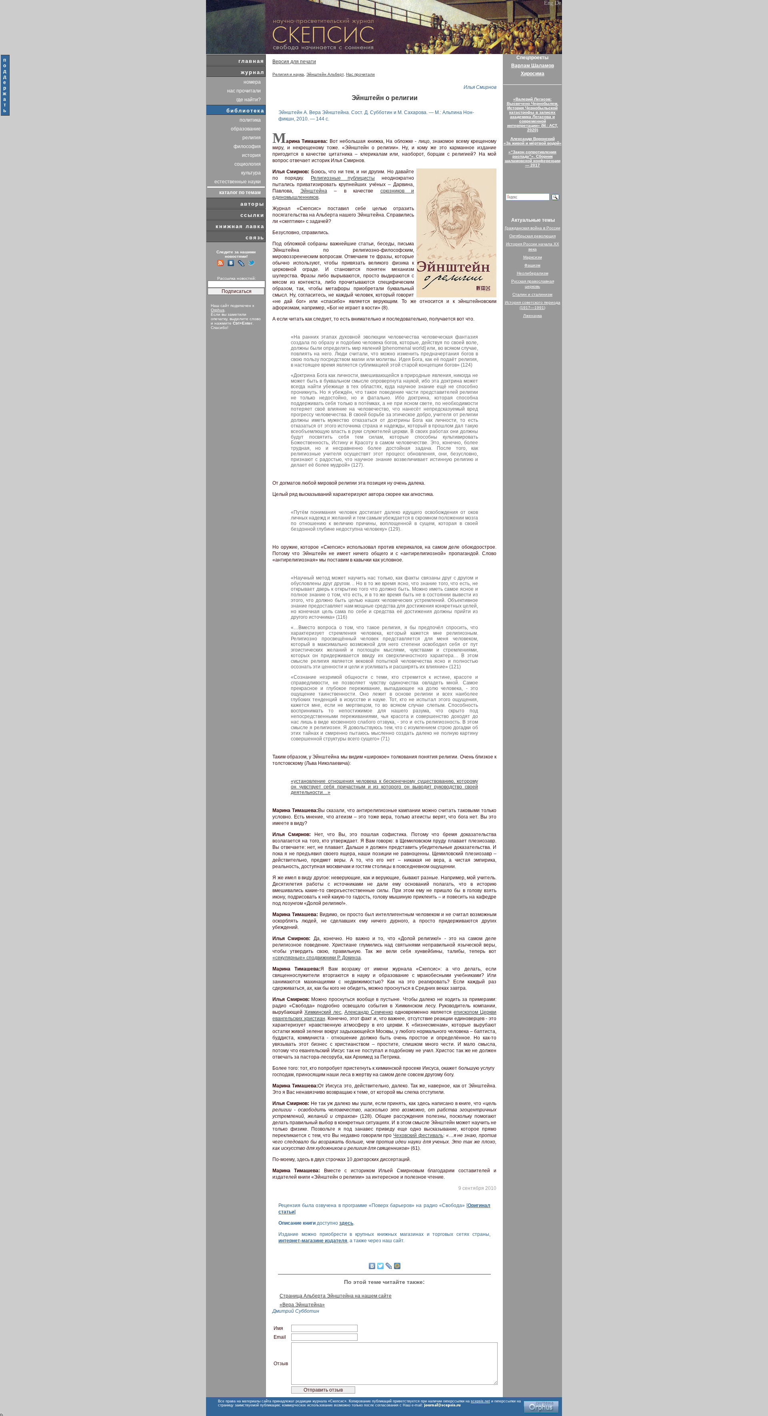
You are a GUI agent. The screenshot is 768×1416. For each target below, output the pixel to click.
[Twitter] (380, 1266)
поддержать (5, 85)
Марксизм (532, 257)
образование (246, 129)
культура (251, 173)
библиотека (245, 111)
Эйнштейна (313, 191)
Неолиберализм (532, 273)
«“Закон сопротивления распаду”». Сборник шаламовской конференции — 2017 (532, 158)
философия (247, 146)
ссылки (252, 215)
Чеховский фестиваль (418, 1135)
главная (251, 61)
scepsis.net (480, 1401)
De (558, 3)
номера (252, 82)
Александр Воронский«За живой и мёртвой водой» (533, 140)
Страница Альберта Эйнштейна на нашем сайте (336, 1296)
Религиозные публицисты (343, 178)
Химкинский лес (322, 1012)
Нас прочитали (360, 74)
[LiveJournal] (389, 1266)
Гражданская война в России (532, 228)
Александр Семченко (368, 1012)
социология (247, 164)
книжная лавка (240, 226)
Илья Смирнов (480, 87)
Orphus (217, 310)
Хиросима (532, 73)
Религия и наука (288, 74)
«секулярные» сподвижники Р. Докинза (316, 958)
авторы (252, 204)
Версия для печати (294, 61)
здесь (346, 1223)
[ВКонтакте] (372, 1266)
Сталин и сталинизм (532, 294)
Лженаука (532, 315)
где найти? (248, 99)
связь (255, 238)
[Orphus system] (541, 1407)
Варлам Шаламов (532, 65)
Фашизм (532, 265)
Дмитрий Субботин (295, 1311)
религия (251, 137)
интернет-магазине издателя (312, 1241)
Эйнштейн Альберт (325, 74)
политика (250, 120)
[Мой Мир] (397, 1266)
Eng (548, 3)
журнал (252, 72)
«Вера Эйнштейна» (302, 1305)
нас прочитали (244, 91)
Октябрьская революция (532, 236)
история (251, 155)
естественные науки (237, 182)
